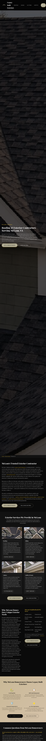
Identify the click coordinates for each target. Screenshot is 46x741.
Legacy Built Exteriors (20, 467)
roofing (17, 497)
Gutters (29, 5)
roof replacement (11, 474)
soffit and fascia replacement (16, 498)
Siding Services (30, 556)
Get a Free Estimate (9, 245)
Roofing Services (8, 556)
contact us (42, 635)
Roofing (16, 5)
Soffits (36, 5)
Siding (22, 5)
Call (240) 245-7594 (26, 505)
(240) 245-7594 (24, 245)
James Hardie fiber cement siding (28, 497)
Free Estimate (43, 5)
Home (3, 456)
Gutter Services (8, 591)
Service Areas (7, 456)
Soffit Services (30, 591)
